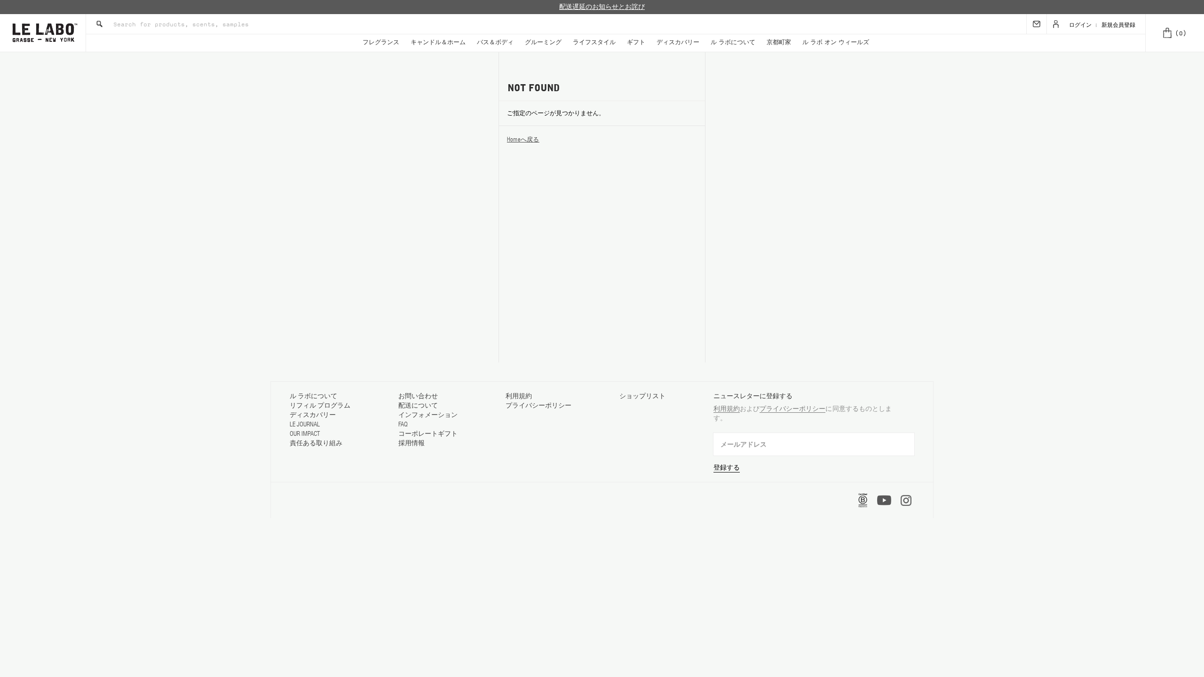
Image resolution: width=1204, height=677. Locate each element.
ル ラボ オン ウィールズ (835, 42)
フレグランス (381, 42)
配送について (418, 405)
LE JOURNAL (305, 424)
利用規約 (519, 396)
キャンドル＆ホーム (438, 42)
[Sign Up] (1036, 24)
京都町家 (779, 42)
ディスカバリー (678, 42)
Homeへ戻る (523, 139)
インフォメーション (428, 414)
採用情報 (411, 443)
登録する (726, 467)
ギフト (636, 42)
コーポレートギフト (428, 433)
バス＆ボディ (495, 42)
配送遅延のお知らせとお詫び (602, 7)
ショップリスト (642, 396)
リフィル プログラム (320, 405)
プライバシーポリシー (538, 405)
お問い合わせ (418, 396)
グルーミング (543, 42)
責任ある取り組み (316, 443)
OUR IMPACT (305, 433)
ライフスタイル (594, 42)
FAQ (403, 424)
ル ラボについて (733, 42)
